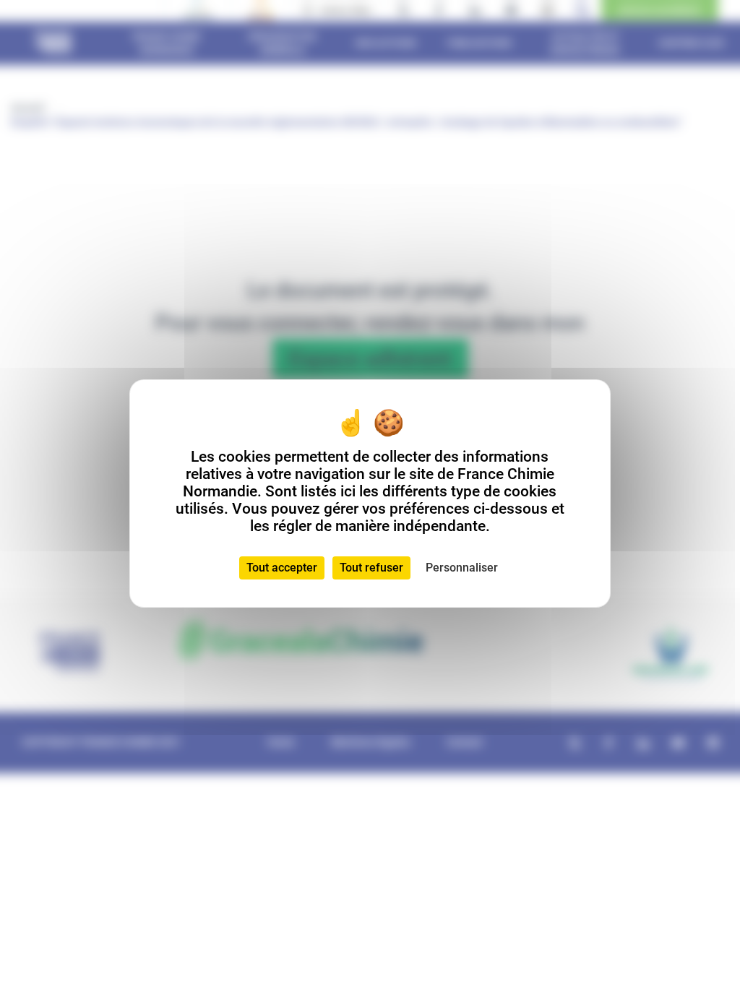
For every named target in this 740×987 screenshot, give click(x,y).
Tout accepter (281, 567)
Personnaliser (462, 567)
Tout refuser (371, 567)
